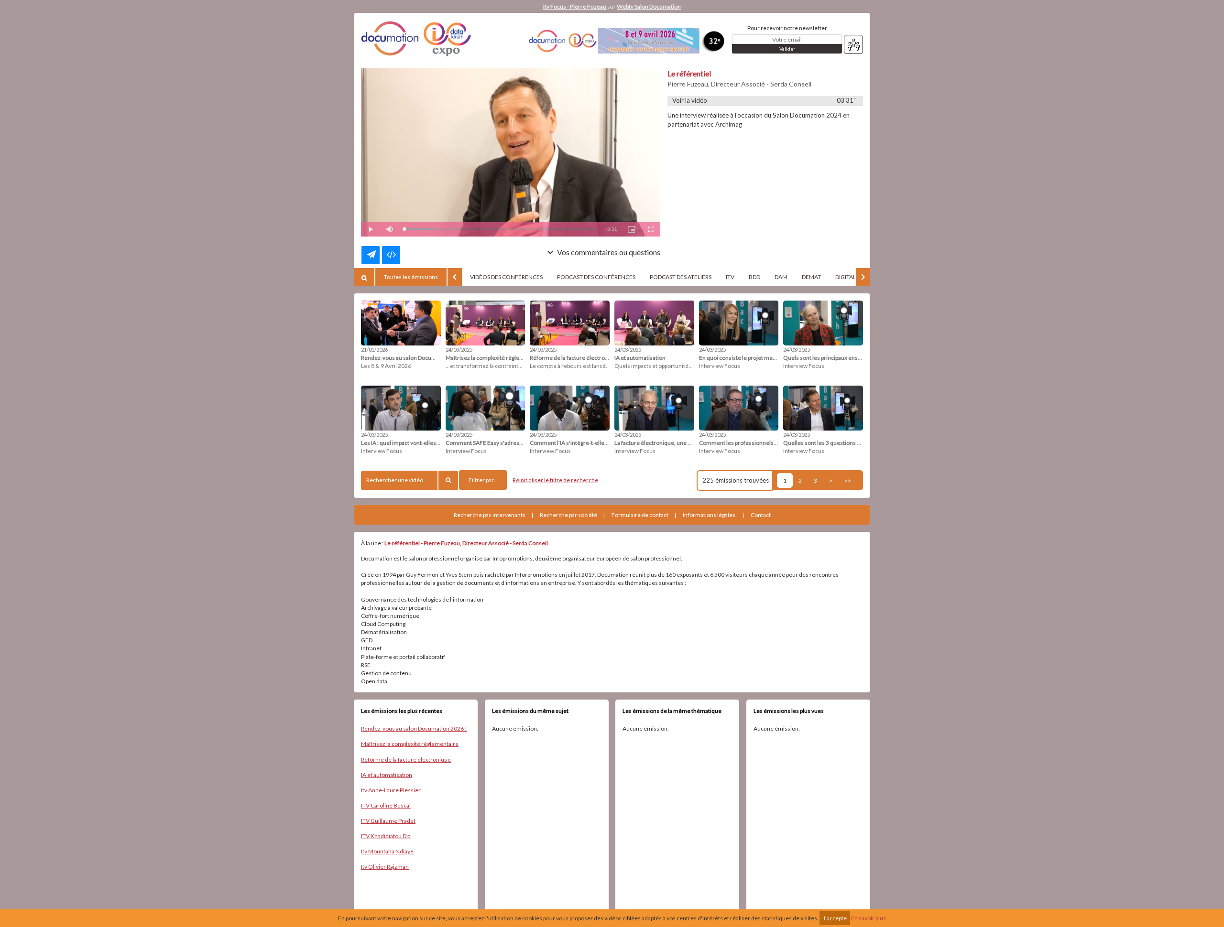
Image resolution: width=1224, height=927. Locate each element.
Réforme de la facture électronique (406, 759)
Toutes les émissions (411, 276)
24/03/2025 (459, 349)
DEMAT (811, 276)
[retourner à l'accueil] (418, 40)
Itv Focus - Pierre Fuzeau (575, 6)
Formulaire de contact (640, 514)
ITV (730, 276)
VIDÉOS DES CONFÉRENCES (506, 276)
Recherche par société (568, 514)
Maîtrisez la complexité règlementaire (410, 743)
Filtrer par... (483, 480)
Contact (761, 514)
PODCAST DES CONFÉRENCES (596, 276)
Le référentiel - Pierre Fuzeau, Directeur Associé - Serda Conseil (466, 543)
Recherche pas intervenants (489, 514)
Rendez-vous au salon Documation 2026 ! (414, 728)
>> (847, 480)
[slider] (500, 229)
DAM (781, 276)
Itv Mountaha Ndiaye (387, 851)
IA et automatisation (386, 774)
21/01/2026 (374, 349)
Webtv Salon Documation (649, 6)
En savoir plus (868, 918)
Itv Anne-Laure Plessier (391, 790)
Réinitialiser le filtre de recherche (555, 480)
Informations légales (709, 514)
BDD (754, 276)
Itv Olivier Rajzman (385, 866)
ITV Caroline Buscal (386, 805)
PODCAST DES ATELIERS (680, 276)
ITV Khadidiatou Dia (386, 836)
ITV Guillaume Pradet (388, 820)
